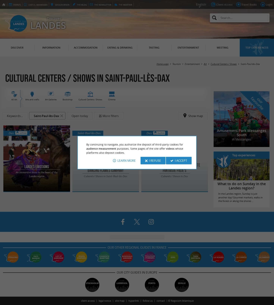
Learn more (126, 161)
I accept (181, 161)
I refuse (155, 161)
